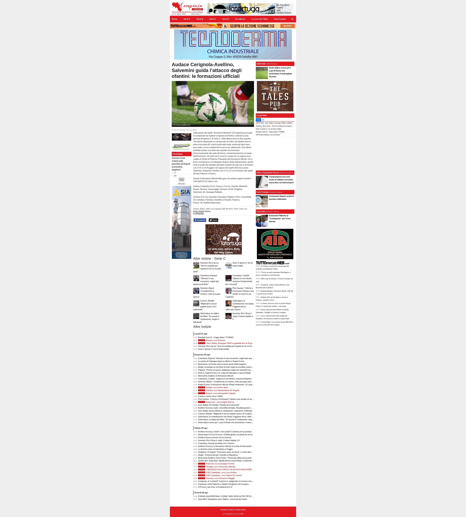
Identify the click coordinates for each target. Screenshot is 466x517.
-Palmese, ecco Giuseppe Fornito (216, 464)
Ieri (263, 120)
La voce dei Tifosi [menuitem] (260, 19)
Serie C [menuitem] (212, 19)
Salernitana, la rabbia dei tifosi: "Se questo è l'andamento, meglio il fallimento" (231, 420)
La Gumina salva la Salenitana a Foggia (215, 449)
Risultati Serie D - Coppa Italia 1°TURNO (215, 337)
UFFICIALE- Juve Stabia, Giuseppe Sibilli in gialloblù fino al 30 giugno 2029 (282, 123)
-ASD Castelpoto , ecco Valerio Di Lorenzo (220, 475)
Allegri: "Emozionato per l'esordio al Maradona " (218, 455)
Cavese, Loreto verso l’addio (210, 396)
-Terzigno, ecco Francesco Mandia (217, 467)
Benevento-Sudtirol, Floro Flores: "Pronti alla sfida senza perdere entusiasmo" (231, 458)
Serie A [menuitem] (187, 19)
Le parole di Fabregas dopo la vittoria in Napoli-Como (221, 361)
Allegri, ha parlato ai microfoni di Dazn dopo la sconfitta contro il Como (228, 367)
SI (175, 173)
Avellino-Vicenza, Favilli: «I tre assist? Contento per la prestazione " (227, 432)
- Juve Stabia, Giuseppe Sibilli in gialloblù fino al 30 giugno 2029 (230, 343)
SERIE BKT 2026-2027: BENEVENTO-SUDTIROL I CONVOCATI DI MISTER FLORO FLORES (239, 461)
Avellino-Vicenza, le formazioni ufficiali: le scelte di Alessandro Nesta (227, 446)
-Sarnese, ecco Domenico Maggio (217, 478)
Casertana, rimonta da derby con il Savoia (216, 443)
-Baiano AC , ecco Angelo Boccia (216, 402)
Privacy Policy (240, 510)
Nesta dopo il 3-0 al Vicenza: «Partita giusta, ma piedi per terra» (225, 435)
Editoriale (261, 64)
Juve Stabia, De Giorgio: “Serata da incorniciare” (219, 405)
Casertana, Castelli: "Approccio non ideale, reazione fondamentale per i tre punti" (233, 379)
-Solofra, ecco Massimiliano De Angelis (219, 390)
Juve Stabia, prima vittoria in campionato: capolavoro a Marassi (225, 411)
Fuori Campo (263, 192)
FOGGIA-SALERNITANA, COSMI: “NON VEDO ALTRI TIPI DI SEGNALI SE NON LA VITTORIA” (239, 496)
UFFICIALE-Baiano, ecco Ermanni (268, 135)
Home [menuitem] (174, 19)
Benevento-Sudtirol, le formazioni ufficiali (215, 376)
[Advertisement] (275, 153)
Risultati (181, 184)
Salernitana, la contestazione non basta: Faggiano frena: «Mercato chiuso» (230, 417)
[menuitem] (292, 19)
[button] (181, 179)
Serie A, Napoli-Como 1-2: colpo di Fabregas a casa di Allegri (224, 373)
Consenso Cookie (227, 510)
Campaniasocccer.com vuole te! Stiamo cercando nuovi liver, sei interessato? (281, 180)
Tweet (214, 220)
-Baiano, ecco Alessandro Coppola (217, 393)
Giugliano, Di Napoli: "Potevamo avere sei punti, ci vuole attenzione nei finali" (231, 452)
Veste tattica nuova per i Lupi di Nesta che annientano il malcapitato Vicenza (231, 422)
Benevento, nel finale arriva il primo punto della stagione (222, 364)
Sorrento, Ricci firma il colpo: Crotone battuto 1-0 (243, 316)
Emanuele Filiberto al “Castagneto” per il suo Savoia (280, 218)
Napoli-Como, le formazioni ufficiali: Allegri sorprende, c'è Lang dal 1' (227, 385)
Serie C (202, 209)
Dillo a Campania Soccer (268, 173)
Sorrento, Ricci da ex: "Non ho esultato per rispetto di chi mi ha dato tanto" (229, 346)
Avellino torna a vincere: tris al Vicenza (214, 437)
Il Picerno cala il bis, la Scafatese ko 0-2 (215, 487)
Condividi (201, 220)
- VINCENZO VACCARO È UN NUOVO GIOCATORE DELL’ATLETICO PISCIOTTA (238, 470)
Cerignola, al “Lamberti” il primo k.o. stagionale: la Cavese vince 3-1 (227, 481)
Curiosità (261, 211)
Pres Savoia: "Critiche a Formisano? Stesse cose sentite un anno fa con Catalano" (233, 399)
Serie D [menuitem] (225, 19)
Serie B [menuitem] (199, 19)
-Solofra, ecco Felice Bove (213, 387)
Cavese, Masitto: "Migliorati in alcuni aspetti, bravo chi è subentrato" (227, 414)
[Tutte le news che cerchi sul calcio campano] (187, 7)
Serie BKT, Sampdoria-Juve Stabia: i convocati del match (222, 499)
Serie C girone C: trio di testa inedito (213, 349)
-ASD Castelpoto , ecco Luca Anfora (218, 472)
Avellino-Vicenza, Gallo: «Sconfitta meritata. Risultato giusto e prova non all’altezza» (234, 408)
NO (175, 176)
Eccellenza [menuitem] (240, 19)
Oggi (258, 120)
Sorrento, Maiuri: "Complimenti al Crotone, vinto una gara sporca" (226, 382)
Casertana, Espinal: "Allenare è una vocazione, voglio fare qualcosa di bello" (231, 358)
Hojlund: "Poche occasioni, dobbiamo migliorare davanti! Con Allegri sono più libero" (234, 370)
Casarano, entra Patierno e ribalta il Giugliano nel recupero (223, 484)
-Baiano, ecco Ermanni (212, 340)
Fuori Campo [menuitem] (280, 19)
